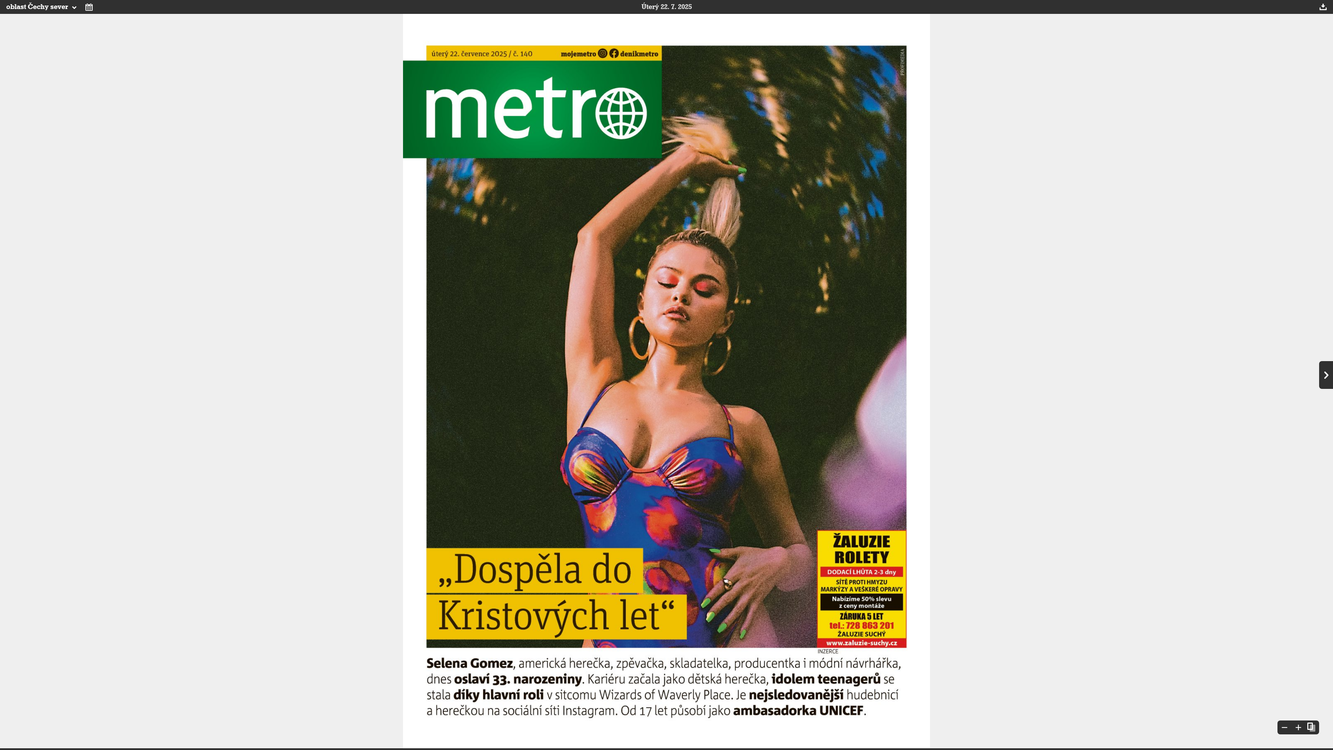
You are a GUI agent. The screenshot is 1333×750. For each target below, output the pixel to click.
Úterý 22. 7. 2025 (667, 6)
